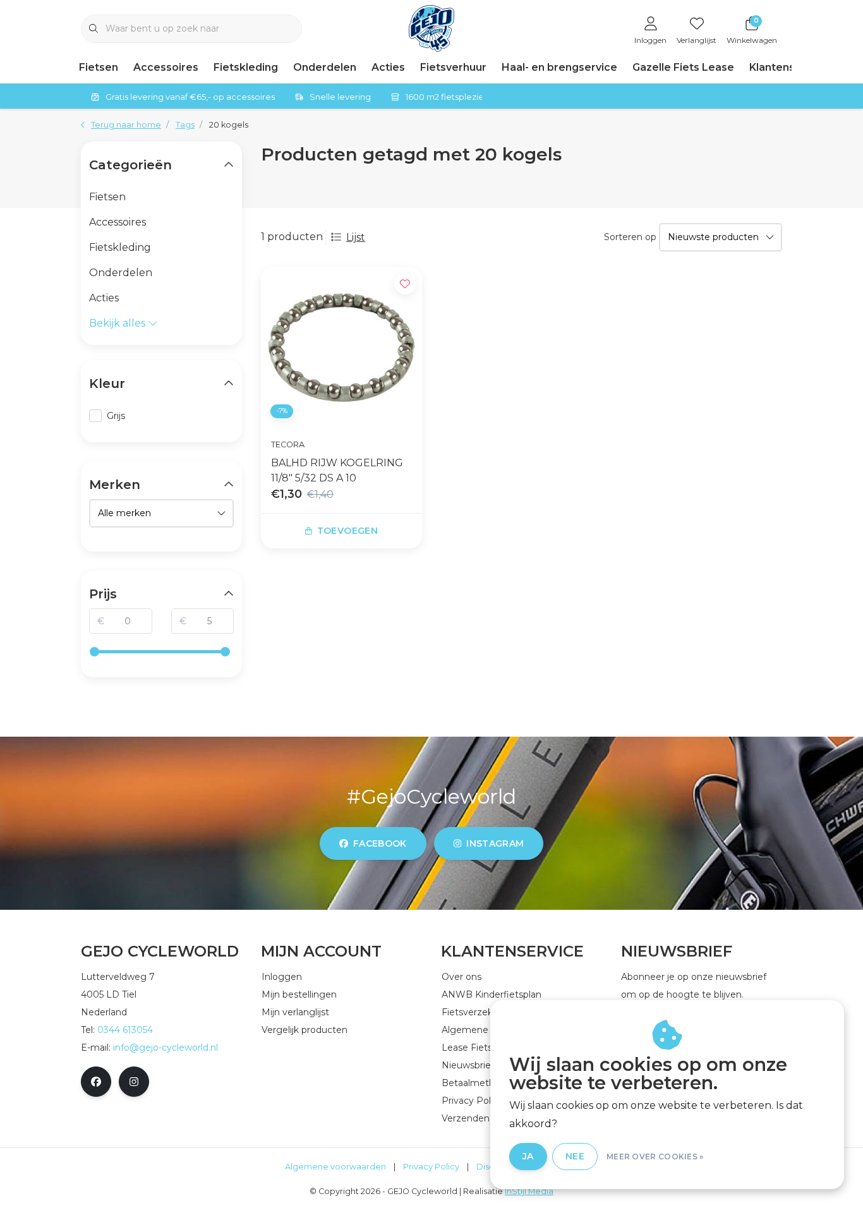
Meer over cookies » (655, 1156)
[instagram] (134, 1081)
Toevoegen (347, 530)
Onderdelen (324, 67)
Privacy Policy (431, 1166)
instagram (495, 843)
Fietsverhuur (453, 67)
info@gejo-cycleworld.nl (165, 1047)
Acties (388, 67)
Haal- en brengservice (559, 67)
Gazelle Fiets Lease (683, 67)
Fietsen (98, 67)
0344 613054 (125, 1030)
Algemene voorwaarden (335, 1166)
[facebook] (96, 1081)
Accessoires (165, 67)
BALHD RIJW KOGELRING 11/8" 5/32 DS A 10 (337, 470)
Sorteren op (630, 237)
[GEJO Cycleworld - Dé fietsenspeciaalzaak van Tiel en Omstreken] (432, 27)
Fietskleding (246, 67)
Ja (528, 1156)
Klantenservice (788, 67)
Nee (574, 1156)
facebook (380, 843)
